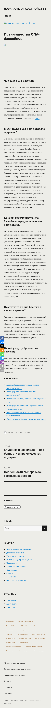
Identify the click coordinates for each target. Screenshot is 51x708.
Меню (8, 16)
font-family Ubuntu (11, 625)
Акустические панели (38, 634)
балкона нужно (10, 650)
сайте (37, 118)
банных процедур (39, 650)
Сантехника (11, 570)
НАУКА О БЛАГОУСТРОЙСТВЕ (25, 8)
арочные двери (23, 642)
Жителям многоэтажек (16, 556)
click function (10, 621)
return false (36, 625)
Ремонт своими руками (16, 566)
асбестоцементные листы (14, 646)
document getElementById (25, 621)
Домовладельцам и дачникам (18, 549)
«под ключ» (9, 634)
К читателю (11, 600)
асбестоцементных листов (34, 646)
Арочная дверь (10, 638)
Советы (28, 432)
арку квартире (10, 642)
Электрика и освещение (16, 580)
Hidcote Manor (25, 625)
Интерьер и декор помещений (19, 559)
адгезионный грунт (25, 638)
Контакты (10, 607)
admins (10, 432)
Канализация (11, 563)
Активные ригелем (22, 634)
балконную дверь (24, 650)
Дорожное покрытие (15, 552)
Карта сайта (11, 603)
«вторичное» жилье (12, 630)
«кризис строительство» (29, 630)
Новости (12, 576)
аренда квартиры (40, 638)
